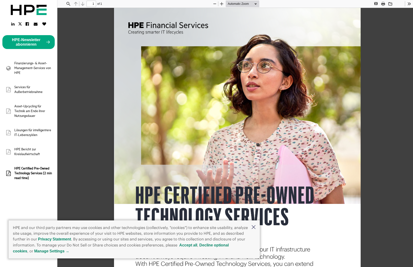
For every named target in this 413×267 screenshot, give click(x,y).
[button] (253, 227)
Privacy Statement (54, 239)
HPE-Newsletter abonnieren (26, 42)
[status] (91, 4)
